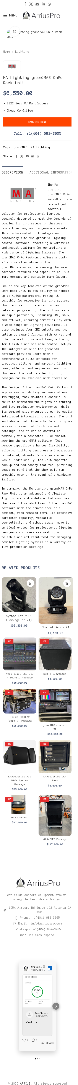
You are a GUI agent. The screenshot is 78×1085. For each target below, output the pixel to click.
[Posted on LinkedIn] (49, 968)
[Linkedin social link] (43, 4)
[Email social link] (37, 4)
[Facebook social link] (25, 4)
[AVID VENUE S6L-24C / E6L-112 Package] (19, 654)
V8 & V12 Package (55, 839)
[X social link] (31, 4)
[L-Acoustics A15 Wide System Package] (19, 756)
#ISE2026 (33, 1026)
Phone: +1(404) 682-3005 (40, 917)
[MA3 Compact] (19, 804)
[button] (30, 583)
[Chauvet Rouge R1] (56, 600)
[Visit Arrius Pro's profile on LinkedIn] (26, 968)
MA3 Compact (19, 817)
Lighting (22, 51)
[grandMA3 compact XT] (55, 705)
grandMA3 (21, 147)
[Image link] (37, 882)
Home (6, 51)
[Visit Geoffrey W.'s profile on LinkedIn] (30, 1014)
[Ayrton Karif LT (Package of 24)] (19, 594)
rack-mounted (20, 233)
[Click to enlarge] (15, 31)
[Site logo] (41, 15)
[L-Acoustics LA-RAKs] (55, 756)
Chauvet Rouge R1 (56, 627)
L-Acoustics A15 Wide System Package (19, 780)
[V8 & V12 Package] (55, 815)
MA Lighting (40, 147)
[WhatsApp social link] (49, 4)
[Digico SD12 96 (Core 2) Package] (19, 701)
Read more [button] (34, 1030)
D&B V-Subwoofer (55, 674)
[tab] (12, 172)
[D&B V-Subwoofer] (55, 654)
